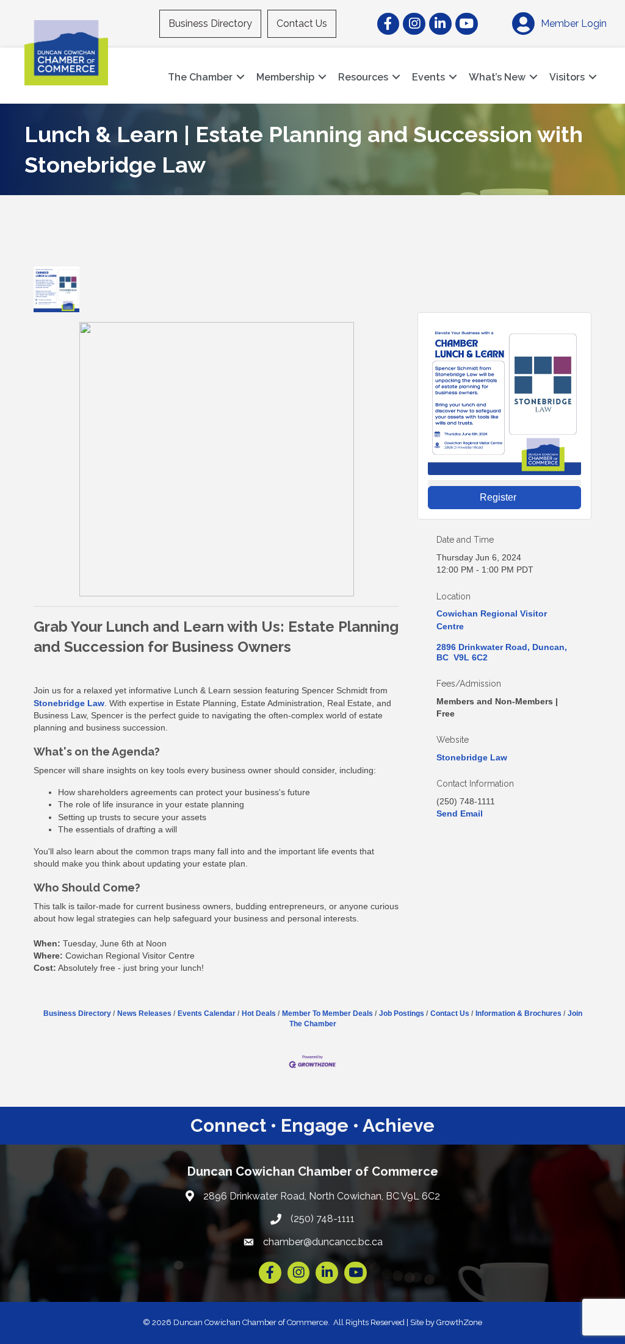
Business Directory (210, 23)
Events (428, 77)
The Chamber (200, 77)
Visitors (567, 77)
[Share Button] (102, 289)
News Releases (144, 1013)
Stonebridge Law (69, 703)
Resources (363, 77)
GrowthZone (459, 1322)
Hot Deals (259, 1013)
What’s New (497, 77)
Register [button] (498, 497)
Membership (285, 77)
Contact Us (301, 23)
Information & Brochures (518, 1013)
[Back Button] (38, 258)
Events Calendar (207, 1013)
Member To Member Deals (327, 1013)
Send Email (459, 813)
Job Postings (401, 1013)
